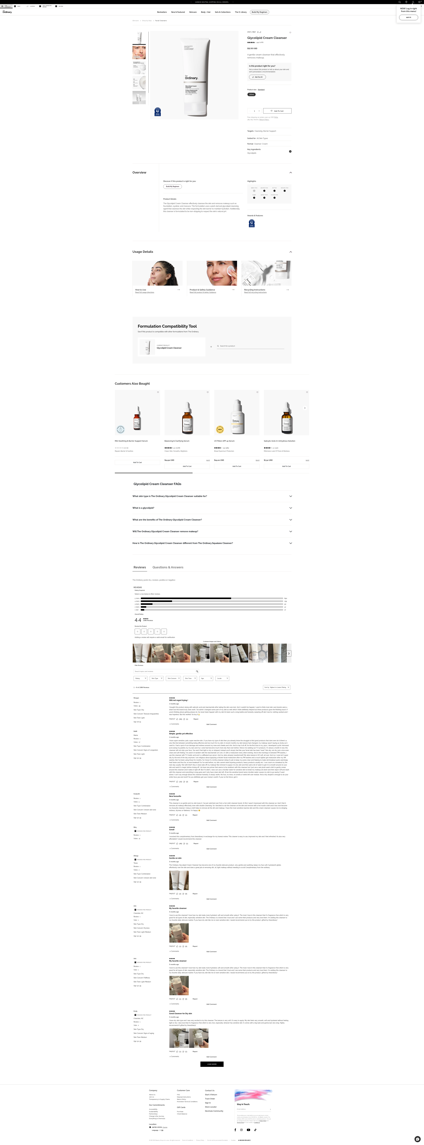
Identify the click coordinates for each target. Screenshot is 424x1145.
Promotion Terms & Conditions (187, 1101)
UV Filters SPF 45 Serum (224, 441)
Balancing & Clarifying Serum (177, 441)
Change (165, 1127)
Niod (18, 6)
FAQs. (276, 117)
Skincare (135, 20)
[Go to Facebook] (235, 1130)
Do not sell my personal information (217, 1140)
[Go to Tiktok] (255, 1130)
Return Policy (181, 1099)
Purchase (180, 1111)
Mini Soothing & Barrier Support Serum (131, 441)
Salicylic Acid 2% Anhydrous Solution (279, 441)
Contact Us (257, 1122)
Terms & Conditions (187, 1140)
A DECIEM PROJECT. (244, 1140)
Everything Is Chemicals (157, 1118)
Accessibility (153, 1109)
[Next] (233, 2)
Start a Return (211, 1095)
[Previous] (191, 2)
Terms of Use (240, 1122)
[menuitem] (6, 6)
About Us (152, 1094)
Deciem (61, 6)
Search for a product (227, 346)
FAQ (178, 1094)
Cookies (233, 1140)
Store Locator (211, 1107)
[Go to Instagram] (241, 1130)
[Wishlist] (290, 31)
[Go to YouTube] (248, 1130)
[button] (178, 12)
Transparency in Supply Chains (159, 1099)
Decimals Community (214, 1111)
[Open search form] (400, 2)
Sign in (208, 1103)
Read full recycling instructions (255, 292)
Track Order (210, 1099)
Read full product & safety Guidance (203, 292)
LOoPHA (32, 6)
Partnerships (153, 1114)
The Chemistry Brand (47, 6)
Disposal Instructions (184, 1097)
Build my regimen (172, 186)
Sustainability (153, 1111)
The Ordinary (8, 6)
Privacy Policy (262, 1120)
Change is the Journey (156, 1116)
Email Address (241, 1109)
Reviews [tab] (140, 567)
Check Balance (182, 1114)
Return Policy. (264, 119)
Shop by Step (147, 20)
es (160, 1130)
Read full (144, 292)
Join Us (151, 1097)
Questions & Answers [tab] (168, 567)
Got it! (408, 17)
